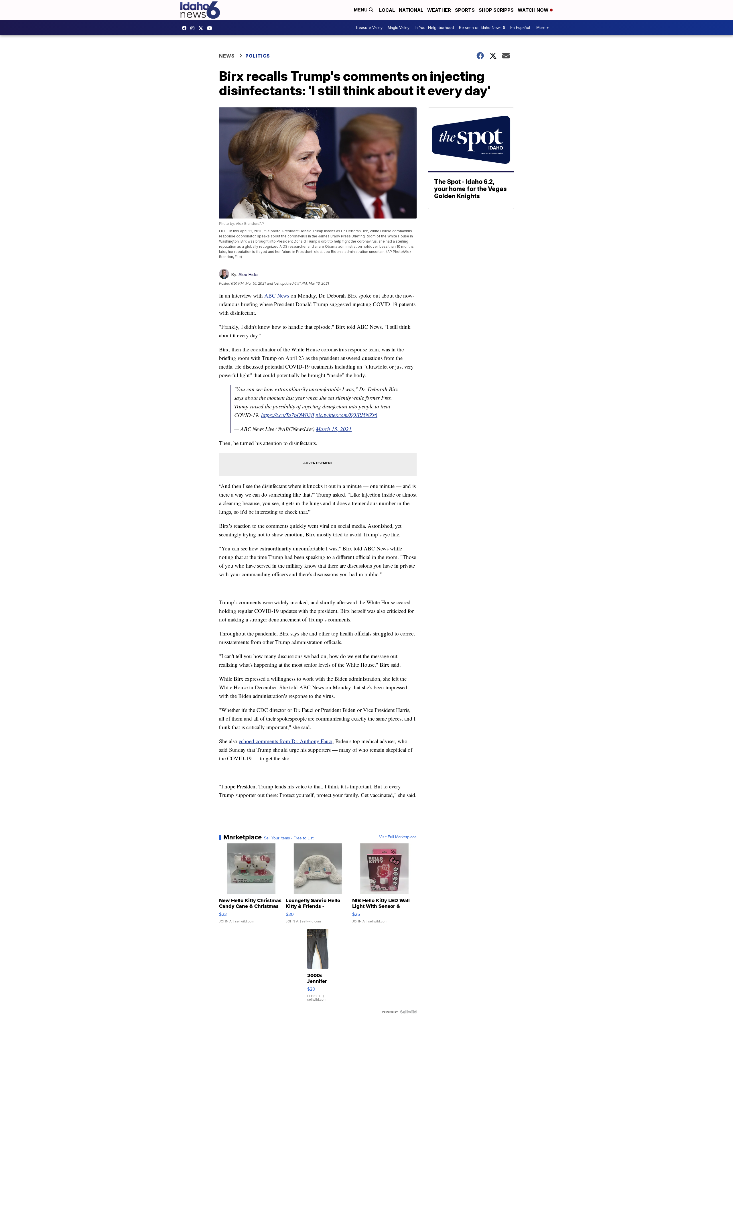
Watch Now (534, 10)
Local (387, 10)
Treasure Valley (369, 28)
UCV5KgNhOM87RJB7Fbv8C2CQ (211, 28)
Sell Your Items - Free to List (289, 838)
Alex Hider (249, 274)
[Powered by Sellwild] (408, 1012)
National (411, 10)
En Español (520, 28)
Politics (257, 56)
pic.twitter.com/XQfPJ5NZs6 (346, 414)
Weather (439, 10)
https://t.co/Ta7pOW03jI (287, 414)
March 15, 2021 (334, 428)
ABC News (276, 295)
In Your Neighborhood (434, 28)
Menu (361, 9)
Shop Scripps (496, 10)
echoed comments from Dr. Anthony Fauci (285, 741)
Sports (465, 10)
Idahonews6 (185, 28)
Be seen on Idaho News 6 (482, 28)
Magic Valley (398, 28)
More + (542, 28)
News (227, 56)
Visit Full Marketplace (398, 837)
